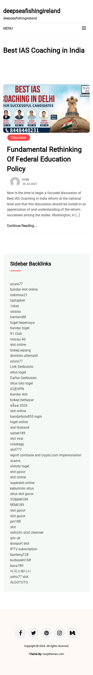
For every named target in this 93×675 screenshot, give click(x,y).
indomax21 (18, 295)
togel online (19, 422)
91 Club (16, 334)
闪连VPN (17, 389)
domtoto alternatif (24, 356)
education (18, 138)
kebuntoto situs (22, 488)
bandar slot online (24, 289)
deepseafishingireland (31, 11)
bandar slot (18, 394)
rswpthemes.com (53, 654)
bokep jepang (20, 350)
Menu (8, 28)
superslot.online (22, 483)
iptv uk (15, 538)
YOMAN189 (19, 499)
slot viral (16, 438)
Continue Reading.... (22, 226)
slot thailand (19, 427)
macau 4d (18, 339)
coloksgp (17, 444)
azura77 (16, 284)
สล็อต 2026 (18, 405)
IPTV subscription (23, 549)
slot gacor (17, 472)
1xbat (14, 306)
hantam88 (18, 317)
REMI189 (17, 505)
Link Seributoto (21, 367)
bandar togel (19, 328)
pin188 (15, 521)
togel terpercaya (22, 323)
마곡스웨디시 (20, 571)
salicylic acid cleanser (26, 532)
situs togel (18, 372)
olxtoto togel (19, 466)
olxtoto (15, 312)
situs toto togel (21, 383)
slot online (18, 345)
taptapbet (17, 300)
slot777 (16, 449)
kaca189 (16, 566)
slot (13, 527)
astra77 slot (19, 577)
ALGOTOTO (19, 582)
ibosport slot (19, 543)
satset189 (17, 433)
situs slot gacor (22, 494)
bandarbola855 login (26, 416)
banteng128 (19, 555)
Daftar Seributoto (23, 378)
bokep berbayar (22, 400)
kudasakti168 (20, 560)
